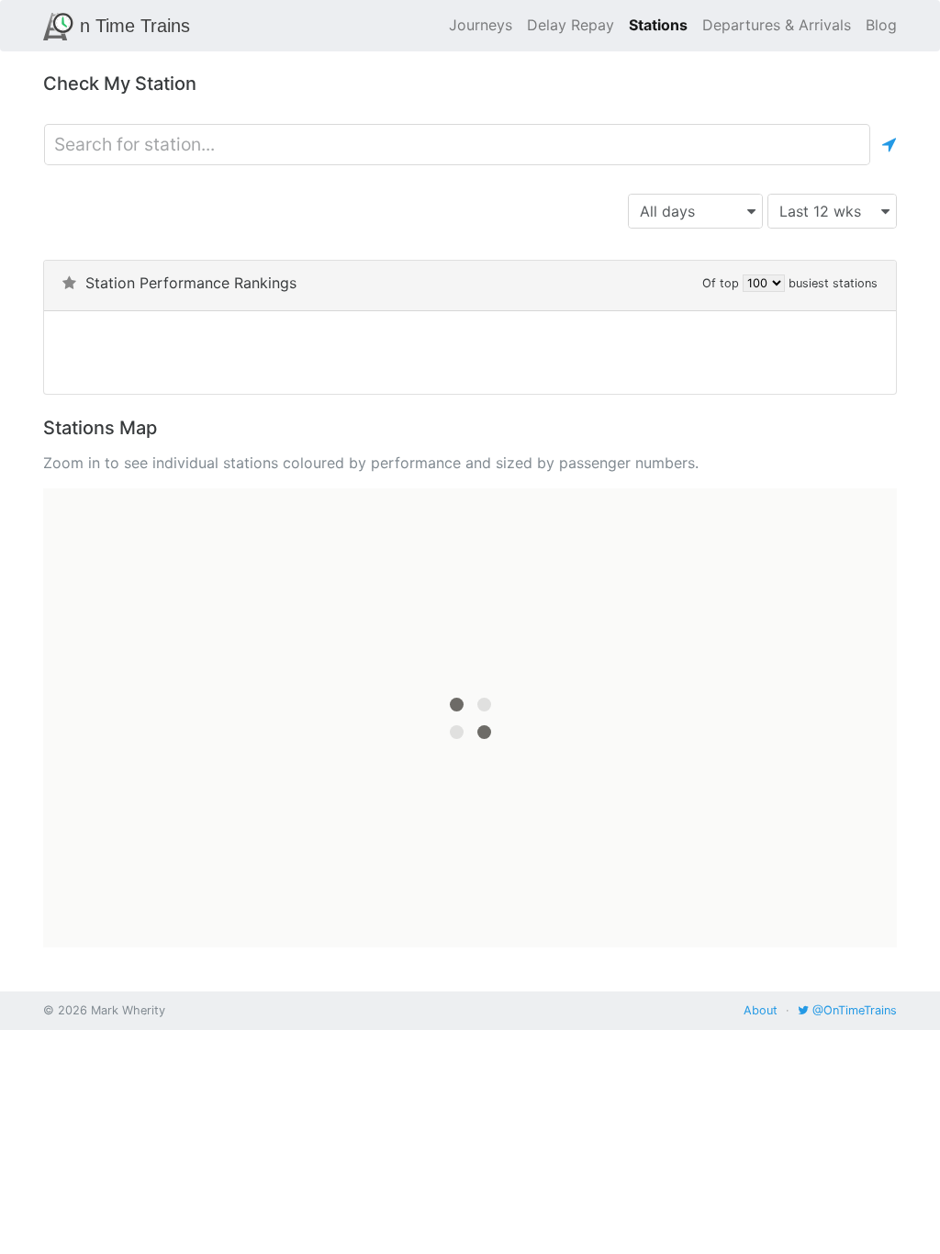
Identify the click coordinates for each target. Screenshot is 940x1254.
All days (667, 211)
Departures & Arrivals (776, 25)
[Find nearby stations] (889, 144)
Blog (881, 25)
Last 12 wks (820, 211)
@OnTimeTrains (853, 1010)
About (761, 1010)
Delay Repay (570, 25)
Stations (658, 25)
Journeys (480, 25)
